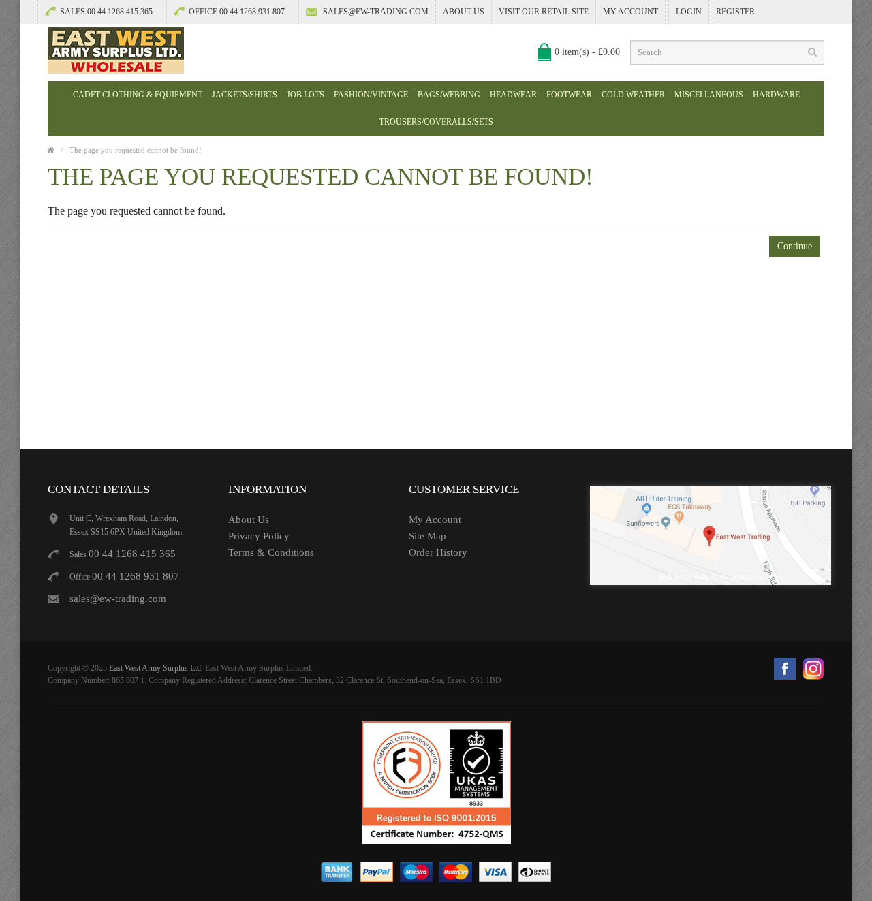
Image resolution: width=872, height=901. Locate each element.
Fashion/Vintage (371, 94)
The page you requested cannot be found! (135, 150)
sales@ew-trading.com (376, 11)
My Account (630, 11)
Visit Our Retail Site (544, 11)
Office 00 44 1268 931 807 (237, 11)
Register (735, 11)
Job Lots (305, 94)
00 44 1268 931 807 (135, 576)
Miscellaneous (708, 94)
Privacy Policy (259, 536)
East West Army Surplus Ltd (155, 668)
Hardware (776, 94)
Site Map (427, 536)
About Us (463, 11)
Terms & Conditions (271, 552)
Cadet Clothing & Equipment (137, 94)
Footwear (569, 94)
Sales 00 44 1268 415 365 (106, 11)
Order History (438, 552)
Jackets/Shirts (244, 94)
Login (689, 11)
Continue (794, 246)
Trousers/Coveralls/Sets (436, 122)
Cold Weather (633, 94)
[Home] (51, 150)
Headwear (513, 94)
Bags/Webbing (449, 94)
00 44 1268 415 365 (132, 553)
